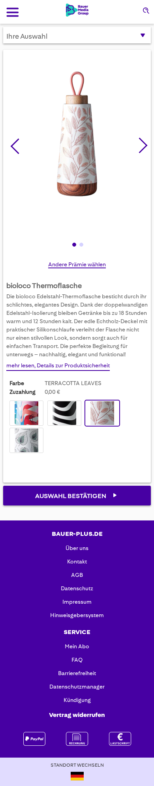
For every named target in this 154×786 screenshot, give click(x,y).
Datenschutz (77, 588)
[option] (26, 413)
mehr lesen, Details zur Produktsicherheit (58, 365)
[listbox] (77, 427)
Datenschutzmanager (77, 686)
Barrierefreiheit (77, 673)
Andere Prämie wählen (77, 264)
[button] (140, 144)
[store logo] (77, 10)
